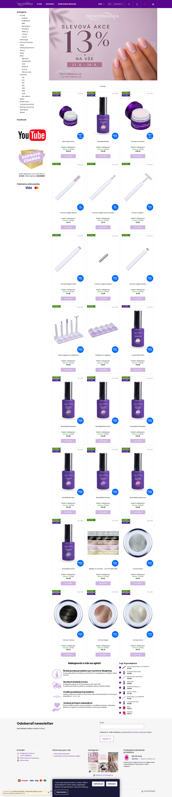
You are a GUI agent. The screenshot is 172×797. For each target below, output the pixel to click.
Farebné (25, 18)
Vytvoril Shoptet (149, 791)
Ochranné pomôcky (27, 104)
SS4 (23, 80)
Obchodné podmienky (62, 754)
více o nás (76, 696)
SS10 (23, 88)
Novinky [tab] (103, 86)
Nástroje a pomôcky (27, 107)
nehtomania (24, 760)
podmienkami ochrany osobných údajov (137, 732)
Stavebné (25, 29)
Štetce (22, 50)
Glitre (22, 56)
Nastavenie (61, 792)
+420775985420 (25, 756)
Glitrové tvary (26, 72)
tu (87, 787)
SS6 (23, 86)
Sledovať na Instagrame (104, 775)
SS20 (23, 94)
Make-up (25, 32)
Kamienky (23, 75)
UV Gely (22, 15)
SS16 (23, 91)
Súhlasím (112, 784)
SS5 (23, 83)
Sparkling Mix (26, 61)
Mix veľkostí (26, 96)
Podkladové (26, 21)
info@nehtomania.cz (27, 753)
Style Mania (24, 110)
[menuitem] (39, 4)
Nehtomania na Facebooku (29, 758)
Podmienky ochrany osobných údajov (67, 756)
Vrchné (24, 34)
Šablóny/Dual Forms (27, 48)
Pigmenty (25, 59)
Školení (22, 112)
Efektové (25, 67)
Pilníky (22, 53)
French (24, 37)
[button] (57, 44)
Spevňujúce (26, 26)
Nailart (22, 99)
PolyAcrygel (24, 40)
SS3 (23, 77)
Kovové (24, 69)
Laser (24, 64)
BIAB (23, 23)
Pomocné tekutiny (26, 42)
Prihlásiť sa (107, 739)
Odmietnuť (98, 784)
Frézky (22, 45)
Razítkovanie (24, 102)
